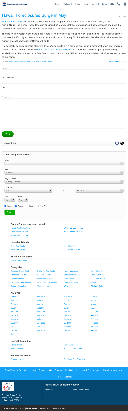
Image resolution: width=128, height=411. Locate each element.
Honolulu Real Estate (19, 274)
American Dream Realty (20, 271)
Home (9, 206)
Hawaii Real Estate (15, 61)
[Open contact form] (112, 3)
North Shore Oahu (44, 278)
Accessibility (45, 408)
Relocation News (17, 359)
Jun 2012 (14, 300)
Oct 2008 (14, 326)
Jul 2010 (40, 319)
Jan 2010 (67, 319)
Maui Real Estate (71, 246)
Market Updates (97, 274)
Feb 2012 (14, 304)
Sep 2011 (14, 308)
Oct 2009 (94, 319)
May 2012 (41, 300)
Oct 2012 (41, 296)
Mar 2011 (41, 311)
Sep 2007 (94, 330)
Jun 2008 (67, 326)
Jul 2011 (40, 308)
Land (31, 206)
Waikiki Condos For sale (73, 228)
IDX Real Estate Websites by (13, 408)
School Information (18, 286)
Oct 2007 (67, 330)
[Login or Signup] (125, 3)
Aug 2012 (68, 296)
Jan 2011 (94, 311)
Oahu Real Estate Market (21, 282)
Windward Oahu (97, 286)
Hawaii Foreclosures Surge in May (34, 15)
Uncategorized (43, 286)
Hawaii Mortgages (71, 271)
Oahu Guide (69, 278)
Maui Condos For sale (19, 231)
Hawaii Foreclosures (19, 260)
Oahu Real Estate (18, 246)
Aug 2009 (41, 323)
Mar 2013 (14, 296)
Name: (4, 68)
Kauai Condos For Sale (73, 231)
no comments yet (116, 61)
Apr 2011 (14, 311)
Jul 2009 (67, 323)
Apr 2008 (94, 326)
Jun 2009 (94, 323)
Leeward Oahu (70, 274)
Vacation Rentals (17, 348)
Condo (20, 206)
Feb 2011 (68, 311)
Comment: (6, 97)
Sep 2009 (14, 323)
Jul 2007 (14, 334)
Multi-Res (43, 206)
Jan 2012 (41, 304)
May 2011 (94, 308)
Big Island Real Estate (72, 249)
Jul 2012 (94, 296)
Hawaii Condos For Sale (20, 228)
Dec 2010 (14, 315)
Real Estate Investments (30, 61)
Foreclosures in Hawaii (13, 21)
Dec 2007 (14, 330)
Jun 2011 (67, 308)
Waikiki (66, 286)
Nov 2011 (94, 304)
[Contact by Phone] (118, 3)
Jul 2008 (40, 326)
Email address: (8, 77)
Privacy (63, 408)
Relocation (95, 282)
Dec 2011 (68, 304)
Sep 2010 (94, 315)
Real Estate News (46, 61)
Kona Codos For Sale (19, 235)
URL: (4, 87)
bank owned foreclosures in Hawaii (54, 49)
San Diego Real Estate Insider (76, 359)
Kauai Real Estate (18, 249)
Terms (54, 408)
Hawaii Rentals (16, 344)
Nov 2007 (41, 330)
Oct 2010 (67, 315)
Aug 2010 (14, 319)
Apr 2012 (67, 300)
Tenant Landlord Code (73, 348)
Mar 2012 (94, 300)
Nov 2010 (41, 315)
